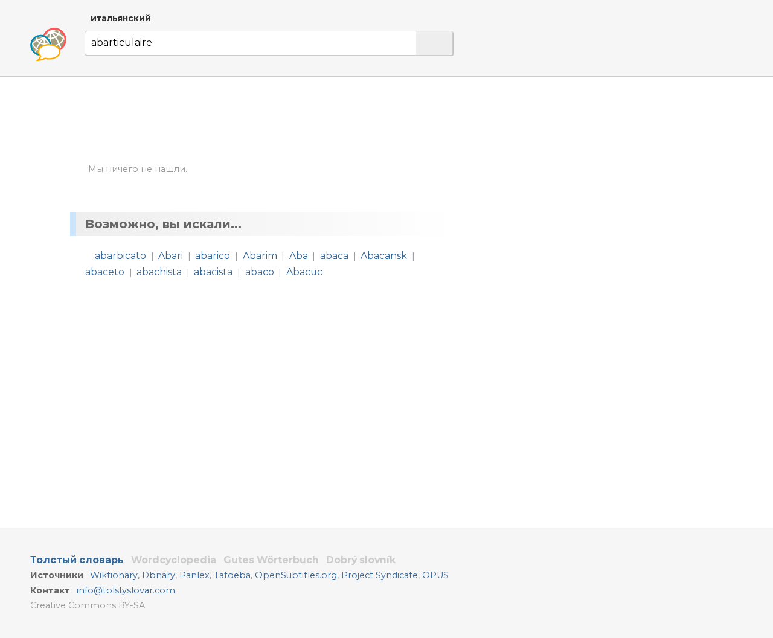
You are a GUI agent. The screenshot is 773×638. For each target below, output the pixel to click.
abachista (159, 272)
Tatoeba (232, 575)
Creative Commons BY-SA (87, 605)
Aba (298, 255)
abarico (212, 255)
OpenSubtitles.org (296, 575)
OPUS (435, 575)
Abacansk (384, 255)
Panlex (194, 575)
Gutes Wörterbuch (271, 560)
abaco (259, 272)
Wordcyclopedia (173, 560)
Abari (170, 255)
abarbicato (120, 255)
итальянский (121, 18)
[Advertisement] (589, 191)
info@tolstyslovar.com (126, 590)
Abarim (260, 255)
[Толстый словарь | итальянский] (48, 45)
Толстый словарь (77, 560)
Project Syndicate (379, 575)
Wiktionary (114, 575)
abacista (213, 272)
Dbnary (158, 575)
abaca (334, 255)
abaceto (104, 272)
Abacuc (304, 272)
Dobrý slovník (361, 560)
